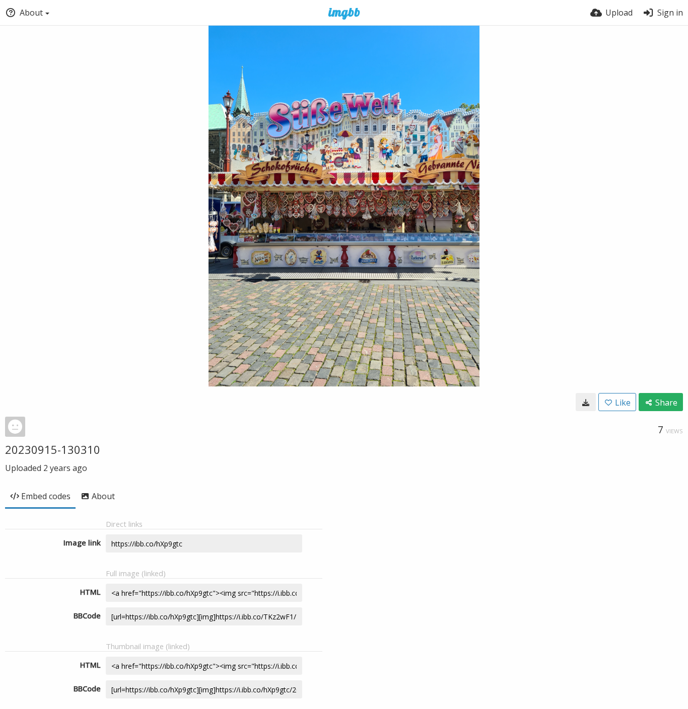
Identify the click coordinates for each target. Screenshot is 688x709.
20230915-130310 (52, 449)
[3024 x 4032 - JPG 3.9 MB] (586, 402)
